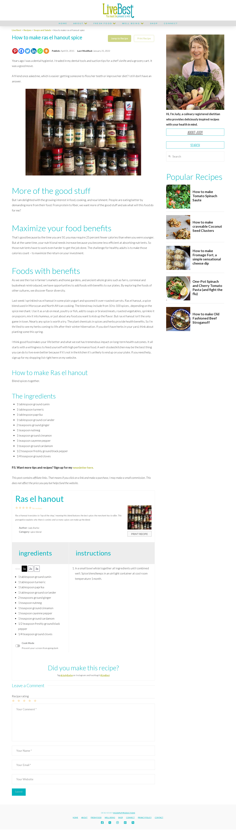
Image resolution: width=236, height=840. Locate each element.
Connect (130, 817)
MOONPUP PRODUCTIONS (124, 813)
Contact (159, 817)
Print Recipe (144, 38)
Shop (120, 817)
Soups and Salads (42, 30)
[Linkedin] (34, 51)
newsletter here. (83, 467)
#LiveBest (105, 675)
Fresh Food (96, 817)
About (84, 817)
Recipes (27, 30)
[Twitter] (27, 51)
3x (36, 568)
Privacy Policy (145, 817)
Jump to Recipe (119, 38)
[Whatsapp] (40, 51)
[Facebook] (21, 51)
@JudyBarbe (67, 675)
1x (24, 568)
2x (30, 568)
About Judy (195, 132)
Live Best (16, 30)
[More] (46, 51)
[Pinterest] (15, 51)
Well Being (110, 817)
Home (75, 817)
